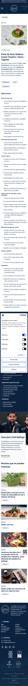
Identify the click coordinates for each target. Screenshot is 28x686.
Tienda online (18, 628)
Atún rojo (3, 631)
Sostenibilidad (5, 630)
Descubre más (5, 455)
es (24, 9)
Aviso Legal (14, 676)
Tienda (23, 6)
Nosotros (3, 626)
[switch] (24, 339)
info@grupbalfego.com (9, 642)
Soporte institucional (20, 633)
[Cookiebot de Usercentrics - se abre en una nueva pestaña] (20, 315)
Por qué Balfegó (5, 628)
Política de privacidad (19, 673)
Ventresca (5, 500)
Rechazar (14, 369)
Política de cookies (8, 673)
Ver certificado (24, 2)
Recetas (5, 17)
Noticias (17, 626)
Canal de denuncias (14, 682)
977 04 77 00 (7, 640)
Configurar (20, 355)
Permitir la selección (14, 364)
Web (2, 624)
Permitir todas (14, 359)
